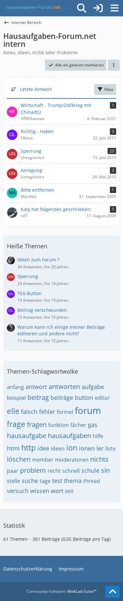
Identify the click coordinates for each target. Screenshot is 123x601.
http (28, 447)
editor (102, 397)
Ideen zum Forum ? (38, 259)
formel (65, 411)
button (84, 397)
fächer (78, 425)
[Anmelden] (98, 8)
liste (110, 448)
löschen (19, 459)
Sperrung (27, 276)
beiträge (62, 397)
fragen (37, 424)
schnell (71, 470)
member (42, 459)
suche (30, 481)
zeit (69, 491)
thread (91, 481)
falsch (29, 411)
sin (105, 470)
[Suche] (81, 8)
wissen (39, 491)
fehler (47, 411)
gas (92, 425)
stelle (13, 481)
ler (100, 448)
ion (71, 447)
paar (12, 470)
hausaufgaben (69, 435)
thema (73, 481)
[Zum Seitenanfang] (112, 592)
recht (54, 470)
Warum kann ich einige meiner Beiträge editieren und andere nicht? (61, 330)
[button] (114, 65)
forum (88, 410)
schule (90, 470)
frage (16, 424)
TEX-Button (29, 293)
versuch (18, 491)
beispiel (16, 397)
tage (45, 481)
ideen (58, 448)
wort (57, 491)
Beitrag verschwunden (42, 310)
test (57, 481)
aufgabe (93, 387)
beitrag (38, 397)
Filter (108, 89)
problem (33, 470)
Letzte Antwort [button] (36, 89)
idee (43, 448)
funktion (58, 425)
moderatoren (72, 459)
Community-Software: (61, 591)
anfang (15, 387)
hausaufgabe (26, 435)
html (13, 448)
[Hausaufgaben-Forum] (32, 8)
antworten (64, 386)
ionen (87, 448)
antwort (36, 387)
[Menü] (114, 8)
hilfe (98, 436)
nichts (99, 459)
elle (13, 411)
